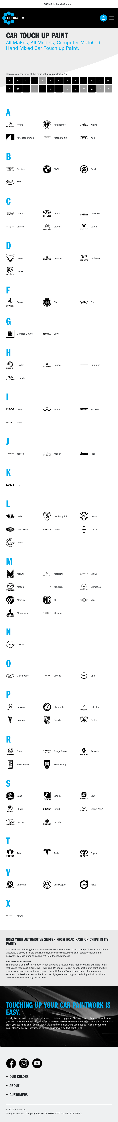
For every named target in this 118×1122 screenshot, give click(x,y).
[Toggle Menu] (111, 17)
